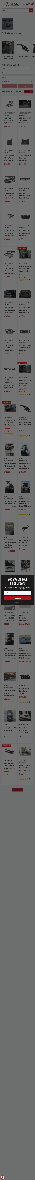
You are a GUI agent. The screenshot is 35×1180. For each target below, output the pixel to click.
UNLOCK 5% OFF (17, 598)
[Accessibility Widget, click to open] (2, 1177)
